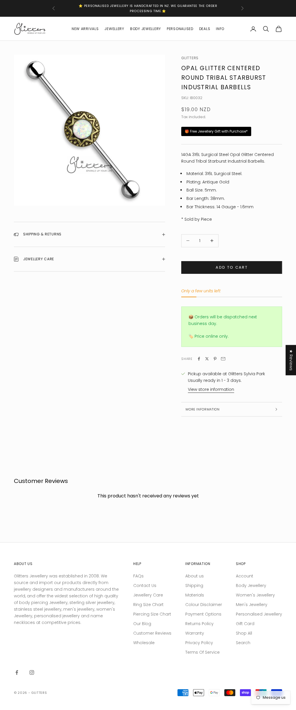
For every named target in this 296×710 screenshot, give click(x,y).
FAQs (138, 576)
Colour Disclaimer (203, 604)
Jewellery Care (148, 595)
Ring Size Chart (148, 604)
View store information (211, 389)
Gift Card (245, 624)
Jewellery (114, 28)
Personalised (180, 28)
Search (243, 643)
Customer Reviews (152, 633)
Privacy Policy (199, 643)
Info (220, 28)
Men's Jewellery (251, 604)
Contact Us (144, 585)
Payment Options (203, 614)
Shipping (194, 585)
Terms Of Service (202, 652)
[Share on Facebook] (199, 358)
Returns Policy (199, 624)
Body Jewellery (145, 28)
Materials (194, 595)
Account (244, 576)
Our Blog (142, 624)
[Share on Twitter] (207, 358)
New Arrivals (85, 28)
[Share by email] (223, 358)
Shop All (244, 633)
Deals (204, 28)
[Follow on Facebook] (17, 672)
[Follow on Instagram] (32, 672)
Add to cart (232, 267)
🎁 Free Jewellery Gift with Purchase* (216, 131)
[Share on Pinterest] (215, 358)
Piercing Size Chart (152, 614)
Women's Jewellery (255, 595)
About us (194, 576)
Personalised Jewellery (259, 614)
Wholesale (144, 643)
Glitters (190, 57)
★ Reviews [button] (291, 360)
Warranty (194, 633)
